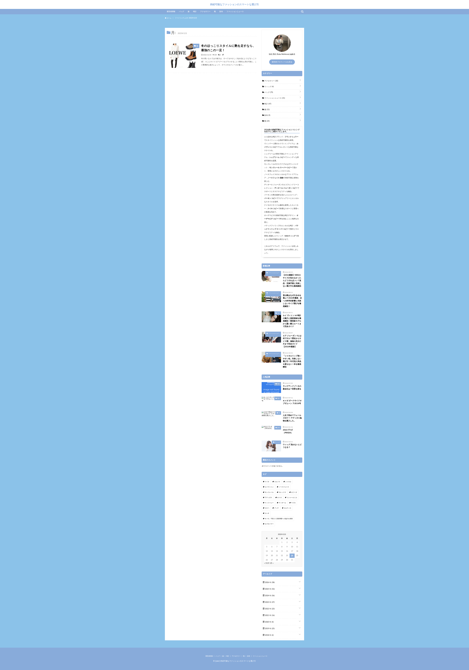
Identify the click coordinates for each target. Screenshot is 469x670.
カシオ (267, 513)
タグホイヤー (269, 524)
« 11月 (266, 563)
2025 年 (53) (270, 589)
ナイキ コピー (273, 208)
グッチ (276, 508)
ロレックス (282, 492)
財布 (221, 11)
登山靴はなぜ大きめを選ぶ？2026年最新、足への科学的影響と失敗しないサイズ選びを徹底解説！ (292, 300)
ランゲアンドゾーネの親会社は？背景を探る (292, 387)
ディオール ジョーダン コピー (285, 188)
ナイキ (267, 481)
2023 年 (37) (270, 602)
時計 (195, 11)
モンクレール (269, 492)
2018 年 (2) (269, 635)
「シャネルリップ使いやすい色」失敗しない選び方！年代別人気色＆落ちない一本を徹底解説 (292, 361)
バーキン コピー (270, 198)
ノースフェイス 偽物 (275, 178)
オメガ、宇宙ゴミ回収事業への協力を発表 (279, 518)
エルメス (277, 481)
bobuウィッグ (290, 236)
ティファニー (269, 503)
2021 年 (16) (270, 615)
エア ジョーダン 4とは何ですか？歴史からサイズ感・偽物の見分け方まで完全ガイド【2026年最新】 (292, 341)
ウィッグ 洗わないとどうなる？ (292, 446)
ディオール (282, 503)
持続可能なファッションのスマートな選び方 (234, 4)
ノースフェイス (284, 487)
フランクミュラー (291, 137)
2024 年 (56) (270, 596)
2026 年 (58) (270, 582)
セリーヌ (294, 492)
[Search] (302, 11)
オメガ (279, 497)
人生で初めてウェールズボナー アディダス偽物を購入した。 (292, 418)
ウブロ (293, 503)
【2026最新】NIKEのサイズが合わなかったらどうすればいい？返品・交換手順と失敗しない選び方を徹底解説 (292, 280)
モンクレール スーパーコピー (280, 167)
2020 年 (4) (269, 622)
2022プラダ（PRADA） (288, 431)
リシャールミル (292, 497)
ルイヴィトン (269, 487)
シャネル (288, 481)
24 (292, 555)
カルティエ (287, 508)
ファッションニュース (235, 11)
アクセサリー (205, 11)
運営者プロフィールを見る (282, 62)
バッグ (181, 11)
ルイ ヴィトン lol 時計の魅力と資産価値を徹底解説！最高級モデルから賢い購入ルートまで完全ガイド (292, 321)
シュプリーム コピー (277, 157)
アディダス (268, 497)
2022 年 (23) (270, 609)
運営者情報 (171, 11)
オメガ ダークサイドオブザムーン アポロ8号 (292, 402)
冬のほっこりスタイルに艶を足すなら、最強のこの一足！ (228, 48)
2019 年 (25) (270, 628)
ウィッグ (269, 87)
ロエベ (267, 508)
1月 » (271, 563)
